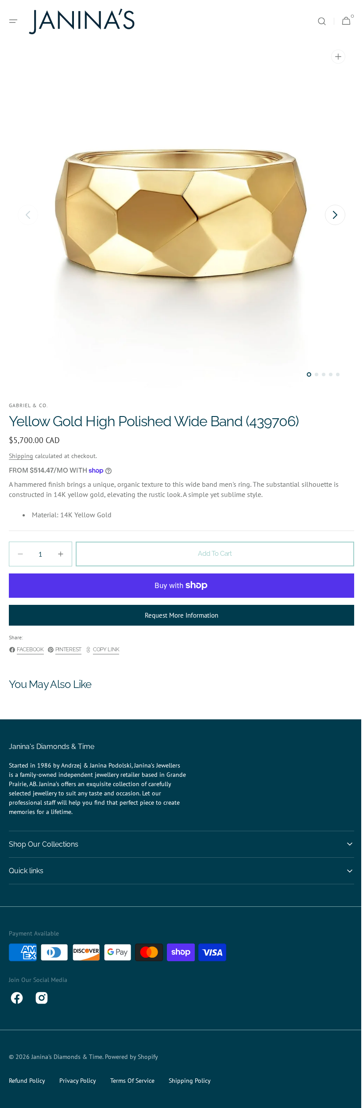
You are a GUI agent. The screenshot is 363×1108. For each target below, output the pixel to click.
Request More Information (178, 615)
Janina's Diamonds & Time (66, 1057)
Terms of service (132, 1081)
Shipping (21, 456)
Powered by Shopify (131, 1057)
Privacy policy (77, 1081)
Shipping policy (190, 1081)
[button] (13, 21)
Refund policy (27, 1081)
